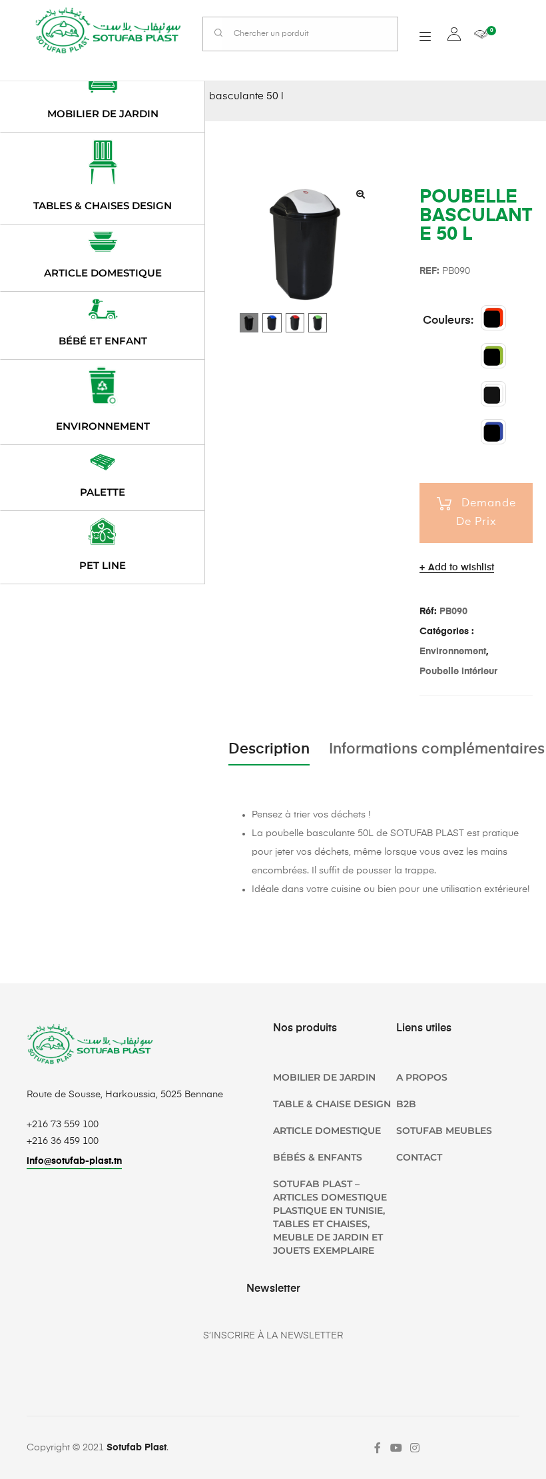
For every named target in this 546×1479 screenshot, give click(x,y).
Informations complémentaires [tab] (437, 749)
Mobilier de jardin (102, 113)
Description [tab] (269, 749)
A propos (421, 1077)
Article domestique (103, 272)
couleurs (447, 320)
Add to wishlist (461, 567)
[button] (360, 194)
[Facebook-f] (377, 1447)
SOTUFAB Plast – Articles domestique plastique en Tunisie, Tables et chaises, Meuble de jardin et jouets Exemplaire (330, 1217)
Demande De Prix (486, 513)
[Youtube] (396, 1447)
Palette (102, 492)
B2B (406, 1104)
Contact (419, 1157)
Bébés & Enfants (317, 1157)
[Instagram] (415, 1447)
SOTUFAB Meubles (444, 1131)
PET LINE (102, 565)
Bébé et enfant (103, 340)
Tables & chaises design (102, 205)
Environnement (452, 651)
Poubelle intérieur (458, 671)
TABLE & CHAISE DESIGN (332, 1104)
